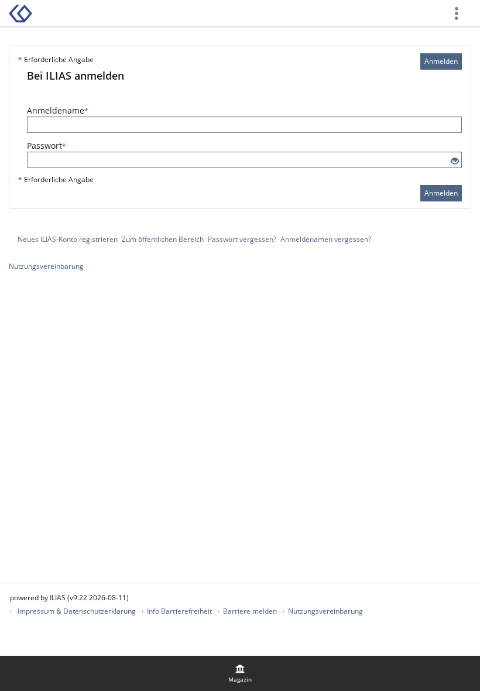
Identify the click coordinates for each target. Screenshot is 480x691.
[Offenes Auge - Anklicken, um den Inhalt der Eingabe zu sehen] (455, 161)
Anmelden (441, 61)
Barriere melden (250, 611)
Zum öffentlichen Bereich (163, 239)
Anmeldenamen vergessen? (325, 239)
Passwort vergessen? (242, 239)
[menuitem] (240, 673)
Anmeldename (57, 110)
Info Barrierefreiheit (179, 611)
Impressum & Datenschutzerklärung (77, 611)
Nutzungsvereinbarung (46, 266)
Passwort (46, 145)
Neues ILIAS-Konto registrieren (68, 239)
